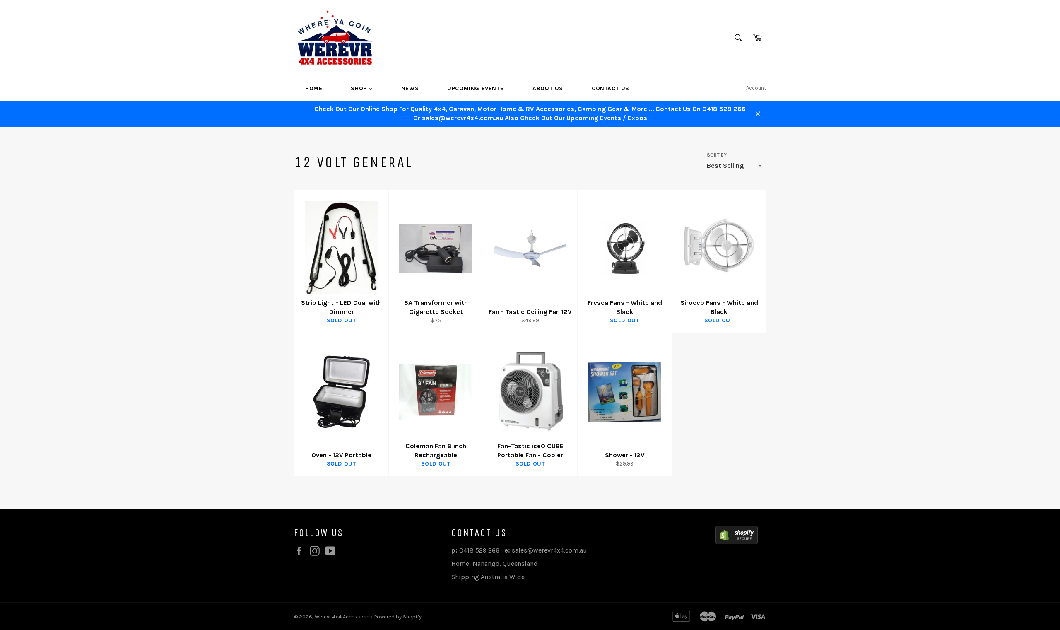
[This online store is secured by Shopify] (737, 536)
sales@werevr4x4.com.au (549, 550)
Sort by (717, 155)
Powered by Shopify (398, 616)
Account (756, 88)
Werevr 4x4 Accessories (343, 616)
